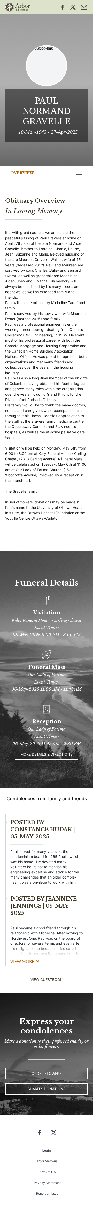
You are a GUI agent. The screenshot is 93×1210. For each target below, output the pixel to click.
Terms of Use (47, 1172)
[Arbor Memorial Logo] (17, 7)
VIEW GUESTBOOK (46, 979)
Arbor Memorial (47, 1161)
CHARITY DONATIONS (46, 1089)
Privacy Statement (47, 1183)
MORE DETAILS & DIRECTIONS (46, 754)
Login (46, 1150)
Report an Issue (47, 1193)
